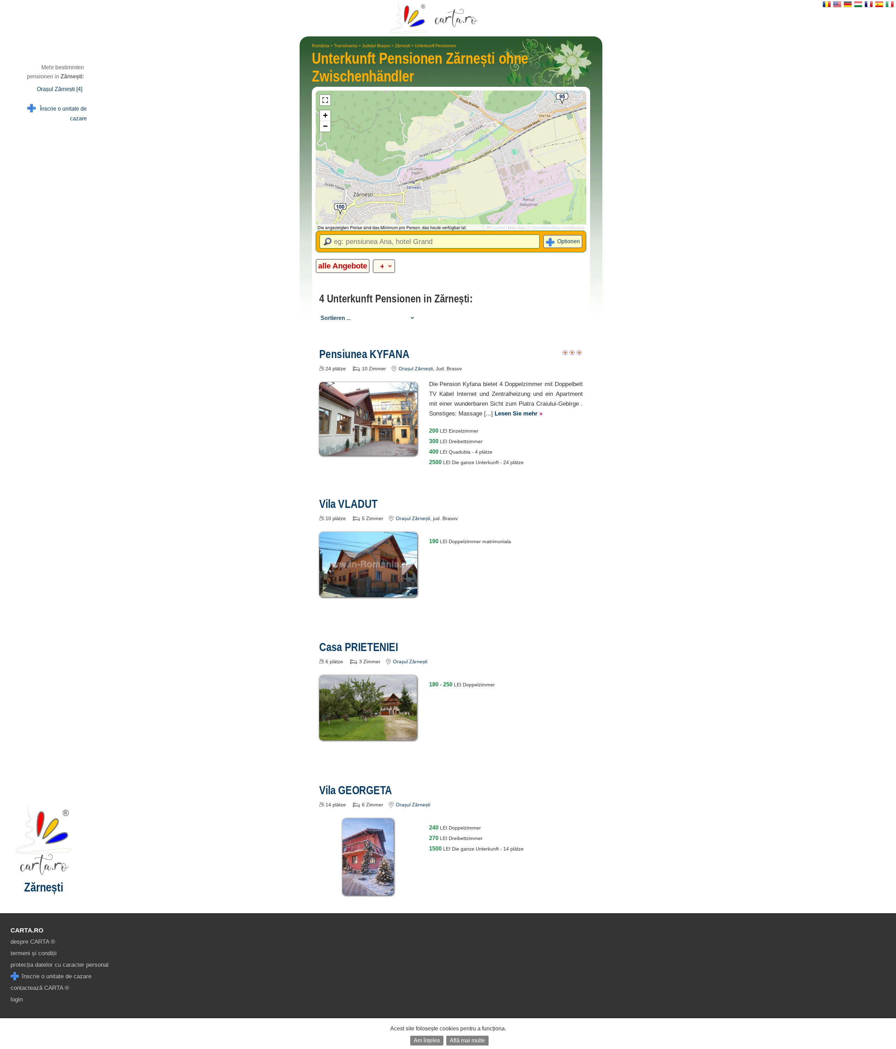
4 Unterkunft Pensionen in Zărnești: (395, 298)
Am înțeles (427, 1040)
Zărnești (402, 45)
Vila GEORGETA (355, 790)
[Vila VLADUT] (368, 592)
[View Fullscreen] (325, 100)
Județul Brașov (376, 45)
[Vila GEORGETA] (368, 890)
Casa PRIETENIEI (358, 646)
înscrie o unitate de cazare (55, 976)
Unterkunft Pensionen (435, 45)
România (320, 45)
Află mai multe (467, 1040)
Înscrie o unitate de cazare (61, 113)
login (16, 999)
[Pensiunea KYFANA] (368, 450)
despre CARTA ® (32, 941)
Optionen (568, 241)
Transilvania (345, 45)
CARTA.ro (26, 930)
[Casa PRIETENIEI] (368, 735)
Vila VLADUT (348, 503)
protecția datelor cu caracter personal (59, 964)
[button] (340, 209)
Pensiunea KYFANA (364, 354)
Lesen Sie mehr (518, 413)
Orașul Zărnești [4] (59, 89)
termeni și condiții (33, 953)
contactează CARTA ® (39, 988)
